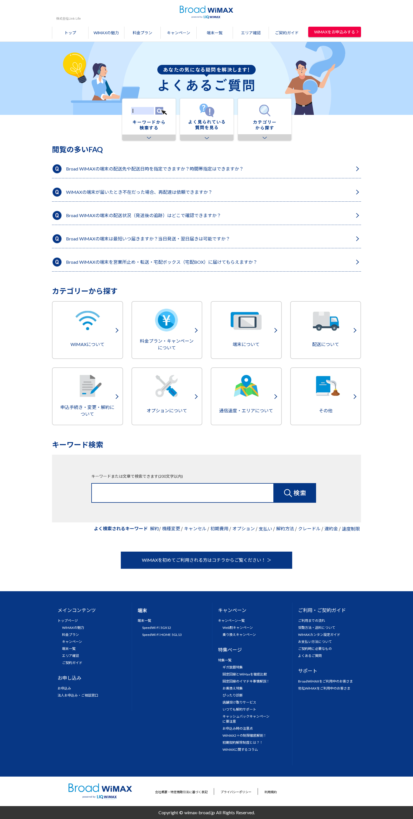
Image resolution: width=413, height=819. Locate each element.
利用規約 (270, 792)
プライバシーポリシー (236, 792)
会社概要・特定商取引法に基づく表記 (181, 792)
